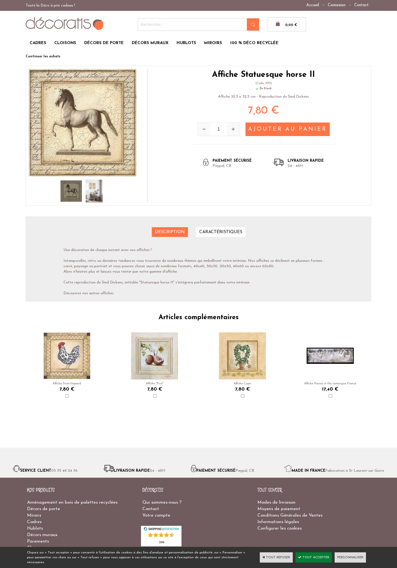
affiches (107, 293)
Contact (361, 5)
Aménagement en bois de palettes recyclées (72, 502)
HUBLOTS (186, 43)
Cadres (34, 522)
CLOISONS (65, 43)
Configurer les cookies (279, 528)
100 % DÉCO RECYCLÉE (254, 43)
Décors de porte (43, 509)
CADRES (38, 43)
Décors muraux (42, 535)
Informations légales (278, 522)
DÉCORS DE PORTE (104, 43)
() (161, 542)
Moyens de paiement (278, 509)
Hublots (35, 528)
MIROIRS (213, 43)
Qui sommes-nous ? (161, 502)
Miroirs (34, 515)
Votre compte (156, 515)
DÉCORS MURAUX (150, 43)
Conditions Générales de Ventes (289, 515)
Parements (38, 541)
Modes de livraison (276, 502)
